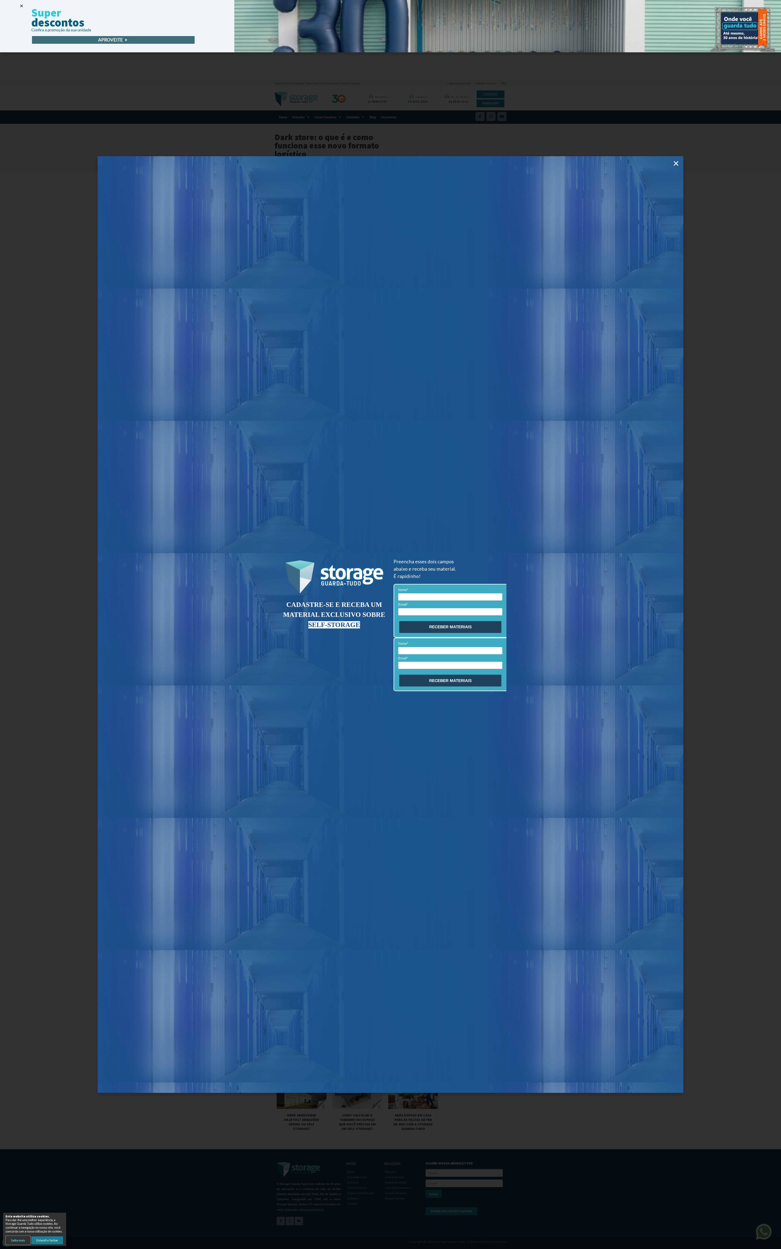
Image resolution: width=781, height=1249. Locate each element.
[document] (390, 624)
